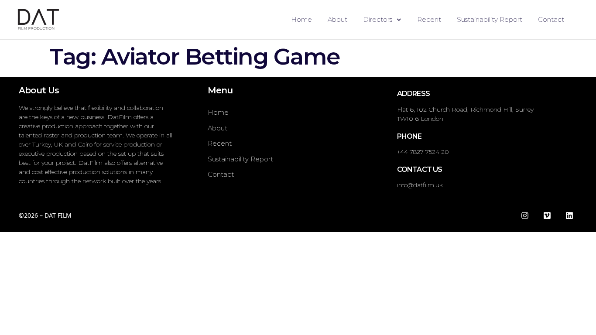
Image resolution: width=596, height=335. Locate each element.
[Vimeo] (547, 215)
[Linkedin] (569, 215)
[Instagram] (525, 215)
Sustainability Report (489, 19)
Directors (377, 19)
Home (301, 19)
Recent (429, 19)
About (337, 19)
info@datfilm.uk (420, 185)
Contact (551, 19)
